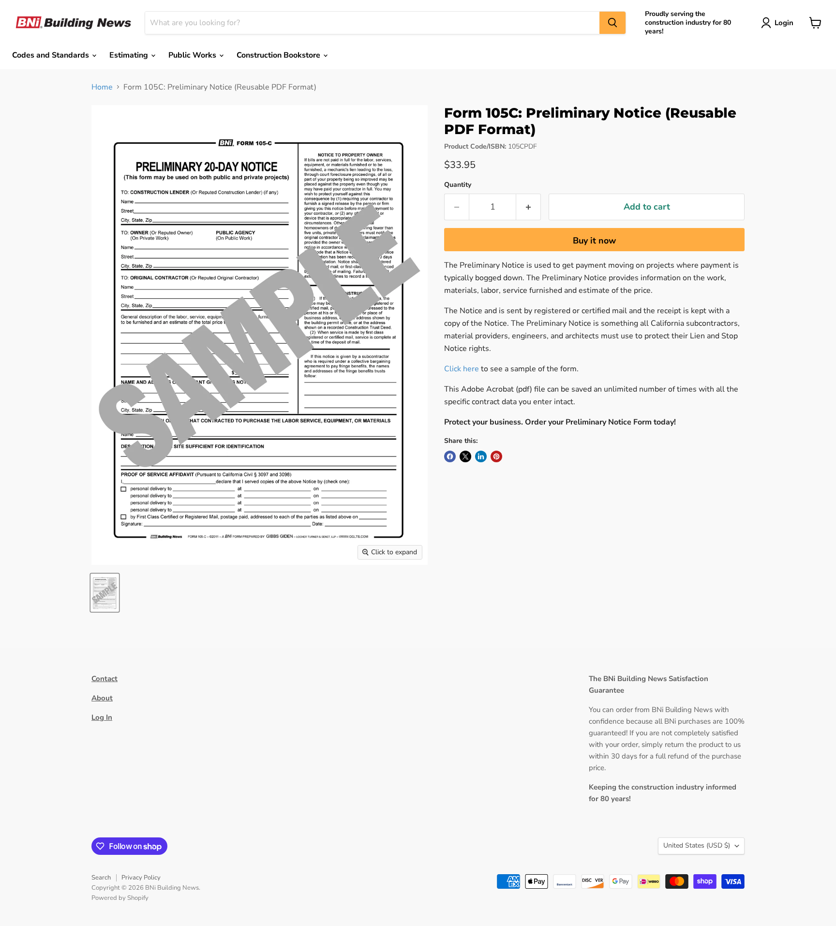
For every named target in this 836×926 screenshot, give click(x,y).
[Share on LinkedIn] (481, 456)
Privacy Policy (141, 877)
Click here (461, 369)
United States (696, 845)
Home (102, 87)
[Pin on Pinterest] (496, 456)
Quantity (457, 185)
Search (101, 877)
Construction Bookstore (279, 55)
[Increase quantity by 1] (528, 207)
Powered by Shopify (120, 898)
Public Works (193, 55)
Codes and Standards (51, 55)
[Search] (612, 23)
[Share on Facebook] (450, 456)
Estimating (129, 55)
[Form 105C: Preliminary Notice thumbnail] (104, 593)
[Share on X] (465, 456)
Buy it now (594, 240)
